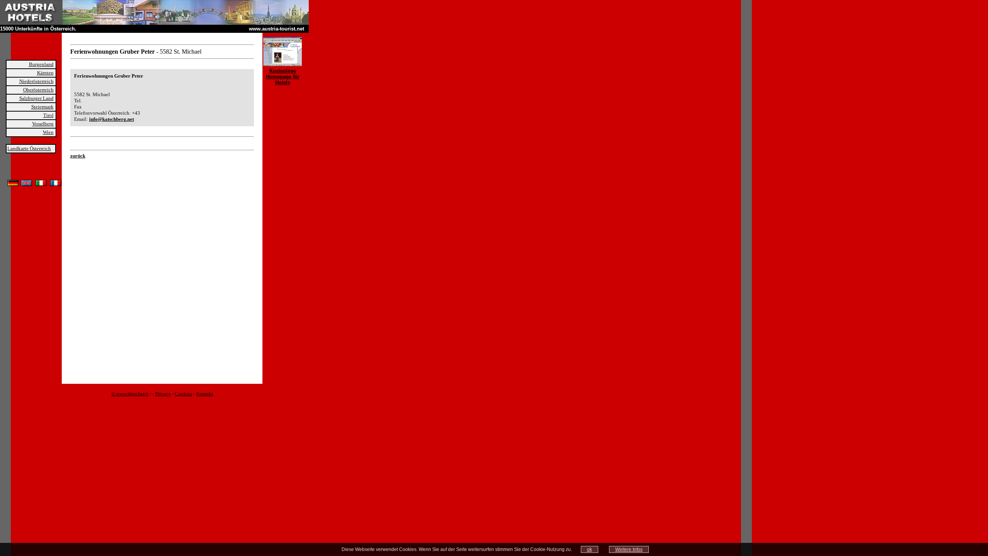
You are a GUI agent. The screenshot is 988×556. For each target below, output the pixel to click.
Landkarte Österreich (29, 148)
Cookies (183, 394)
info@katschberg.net (111, 119)
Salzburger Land (36, 98)
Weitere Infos (629, 549)
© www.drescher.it (130, 394)
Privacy (163, 394)
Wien (48, 132)
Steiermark (42, 107)
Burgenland (41, 64)
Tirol (48, 115)
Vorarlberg (43, 124)
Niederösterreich (36, 81)
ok (589, 549)
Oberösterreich (38, 90)
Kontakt (204, 394)
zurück (77, 156)
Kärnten (45, 73)
